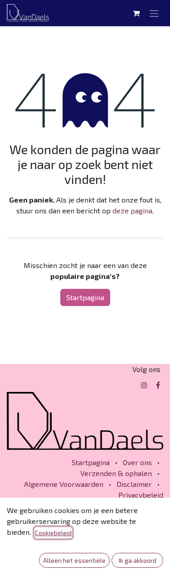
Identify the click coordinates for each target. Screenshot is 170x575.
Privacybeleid (140, 494)
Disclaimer (134, 484)
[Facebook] (158, 385)
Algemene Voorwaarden (63, 484)
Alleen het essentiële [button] (74, 560)
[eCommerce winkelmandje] (136, 13)
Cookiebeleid (53, 533)
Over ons (137, 462)
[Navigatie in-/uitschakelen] (154, 13)
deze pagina (132, 210)
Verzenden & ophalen (116, 473)
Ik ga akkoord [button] (137, 560)
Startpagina (85, 297)
